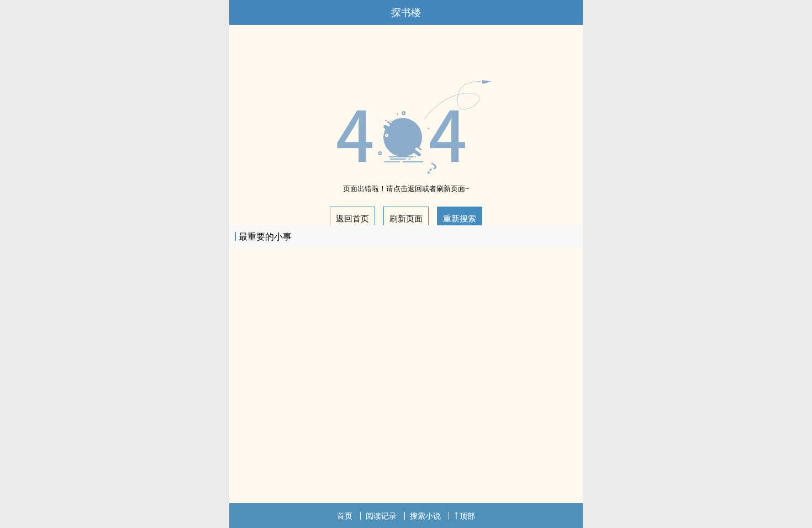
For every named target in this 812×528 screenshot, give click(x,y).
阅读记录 (381, 515)
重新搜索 (459, 218)
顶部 (467, 515)
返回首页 (352, 218)
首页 (344, 515)
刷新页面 (406, 218)
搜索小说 (425, 515)
